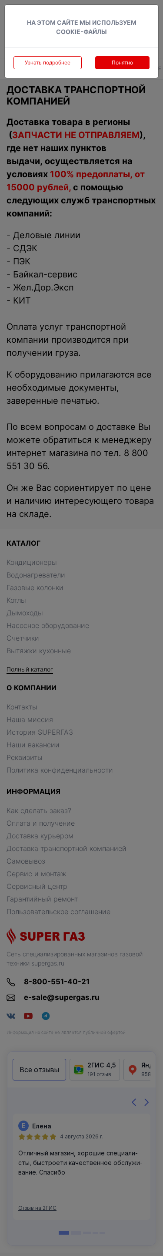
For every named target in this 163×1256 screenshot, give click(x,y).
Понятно (122, 62)
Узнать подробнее (47, 62)
